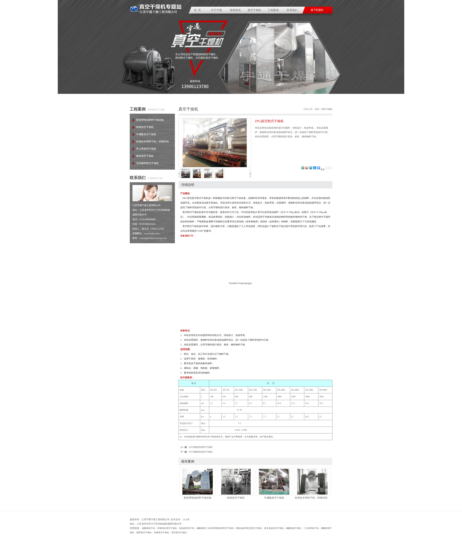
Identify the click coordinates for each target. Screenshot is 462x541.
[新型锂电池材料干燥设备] (197, 495)
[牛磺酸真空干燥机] (274, 495)
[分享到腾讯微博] (311, 167)
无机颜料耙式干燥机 (147, 163)
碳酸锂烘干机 (148, 528)
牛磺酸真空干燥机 (146, 134)
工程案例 (273, 10)
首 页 (197, 10)
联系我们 (292, 10)
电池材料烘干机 (186, 528)
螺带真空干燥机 (144, 532)
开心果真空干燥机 (146, 148)
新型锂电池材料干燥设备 (150, 120)
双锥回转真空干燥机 (167, 528)
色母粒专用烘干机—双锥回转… (153, 141)
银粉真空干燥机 (145, 156)
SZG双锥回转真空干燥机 (201, 447)
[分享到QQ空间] (303, 167)
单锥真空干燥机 (161, 532)
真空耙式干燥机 (179, 532)
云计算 (186, 519)
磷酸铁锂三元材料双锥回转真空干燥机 (215, 528)
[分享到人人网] (315, 167)
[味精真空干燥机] (236, 495)
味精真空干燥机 (145, 127)
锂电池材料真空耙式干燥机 (249, 528)
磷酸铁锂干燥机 (293, 528)
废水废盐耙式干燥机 (274, 528)
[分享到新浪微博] (307, 167)
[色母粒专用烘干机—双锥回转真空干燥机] (312, 495)
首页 (317, 109)
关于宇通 (216, 10)
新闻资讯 (235, 10)
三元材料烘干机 (311, 528)
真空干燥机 (254, 10)
